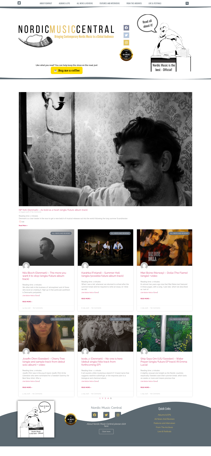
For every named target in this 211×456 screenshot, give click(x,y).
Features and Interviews (110, 3)
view (37, 295)
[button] (187, 3)
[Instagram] (126, 43)
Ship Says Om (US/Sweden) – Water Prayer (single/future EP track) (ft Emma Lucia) (164, 361)
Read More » (23, 225)
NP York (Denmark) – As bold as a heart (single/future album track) (53, 210)
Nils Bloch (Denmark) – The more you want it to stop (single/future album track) (44, 275)
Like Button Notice (28, 295)
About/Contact (46, 3)
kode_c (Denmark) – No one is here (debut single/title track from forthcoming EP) (101, 361)
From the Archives (134, 3)
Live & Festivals (155, 3)
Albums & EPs (64, 3)
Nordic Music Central (106, 407)
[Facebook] (126, 28)
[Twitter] (126, 35)
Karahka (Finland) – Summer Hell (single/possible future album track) (102, 274)
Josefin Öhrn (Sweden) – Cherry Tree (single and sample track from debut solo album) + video (43, 361)
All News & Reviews (85, 3)
